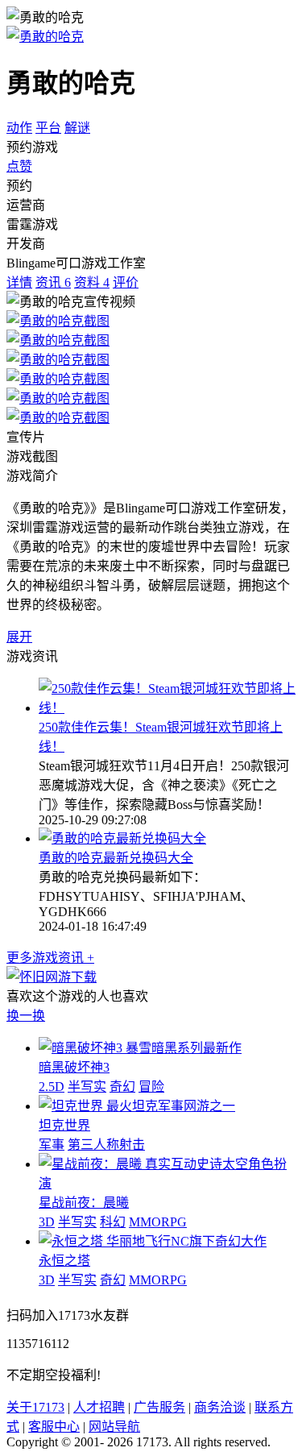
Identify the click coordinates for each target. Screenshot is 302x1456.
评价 (126, 282)
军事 (51, 1144)
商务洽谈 (220, 1407)
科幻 (113, 1222)
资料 (92, 282)
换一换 (25, 1016)
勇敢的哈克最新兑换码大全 (116, 858)
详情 (19, 282)
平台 (48, 128)
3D (47, 1222)
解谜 (77, 128)
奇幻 (122, 1086)
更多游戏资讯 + (50, 957)
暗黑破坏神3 (74, 1067)
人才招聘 (99, 1407)
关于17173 (35, 1407)
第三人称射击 (106, 1144)
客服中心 (54, 1426)
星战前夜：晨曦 (84, 1202)
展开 (19, 637)
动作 (19, 128)
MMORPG (158, 1222)
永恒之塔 (64, 1260)
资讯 (53, 282)
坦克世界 (64, 1125)
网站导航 (114, 1426)
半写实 (87, 1086)
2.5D (51, 1086)
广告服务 (159, 1407)
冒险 (151, 1086)
